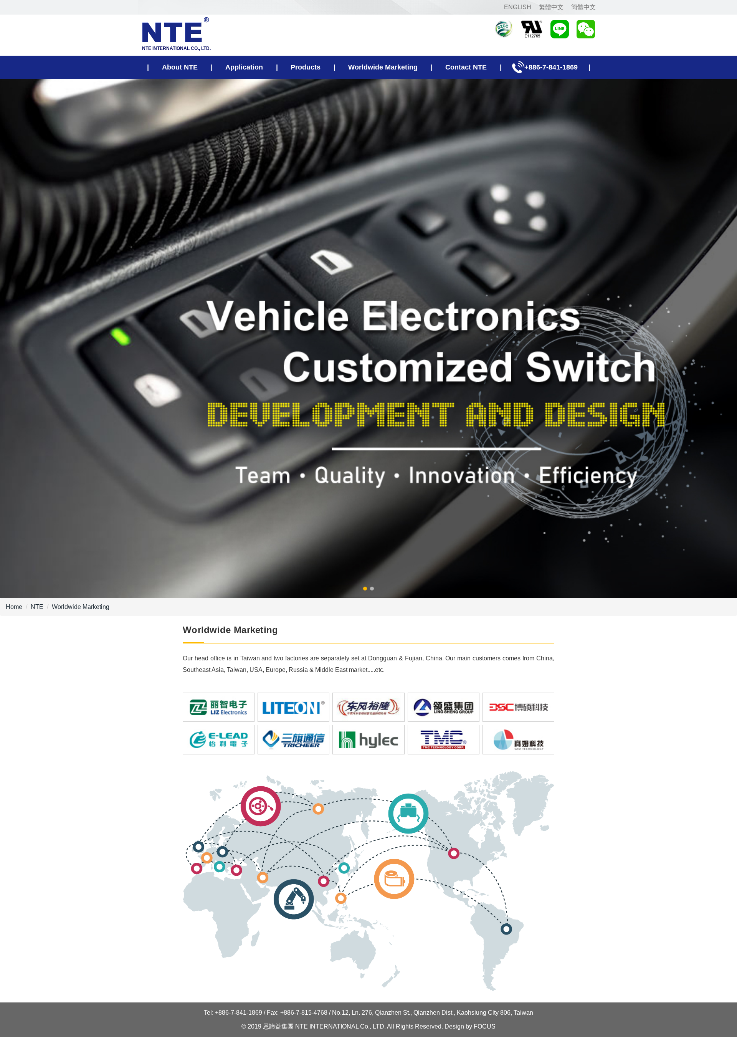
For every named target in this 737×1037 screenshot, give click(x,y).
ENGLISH (517, 7)
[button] (365, 588)
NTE (37, 607)
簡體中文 (583, 7)
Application (244, 67)
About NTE (180, 67)
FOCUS (485, 1026)
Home (14, 607)
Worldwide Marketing (383, 67)
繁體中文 (551, 7)
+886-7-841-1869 (551, 67)
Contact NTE (466, 67)
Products (306, 67)
